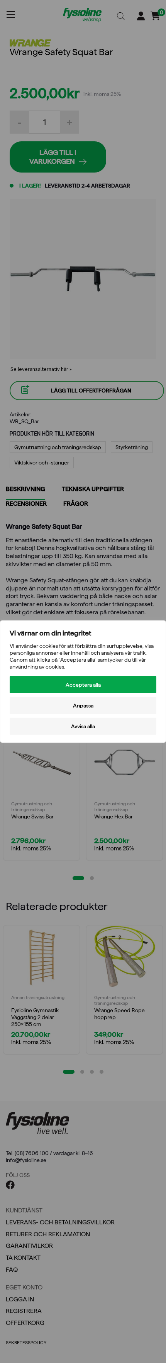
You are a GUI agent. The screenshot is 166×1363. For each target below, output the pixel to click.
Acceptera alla (83, 685)
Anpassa (83, 705)
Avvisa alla (83, 726)
